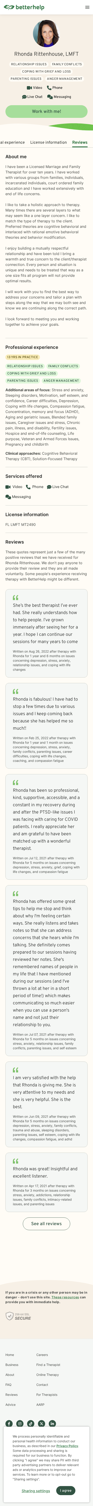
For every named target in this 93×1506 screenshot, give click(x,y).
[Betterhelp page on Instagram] (21, 1423)
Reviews (80, 142)
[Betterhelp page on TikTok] (32, 1423)
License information (48, 142)
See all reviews (46, 1224)
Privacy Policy (67, 1446)
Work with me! (46, 112)
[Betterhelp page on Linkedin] (54, 1423)
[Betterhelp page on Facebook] (10, 1423)
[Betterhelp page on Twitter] (43, 1423)
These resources (65, 1297)
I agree (66, 1491)
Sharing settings (36, 1491)
